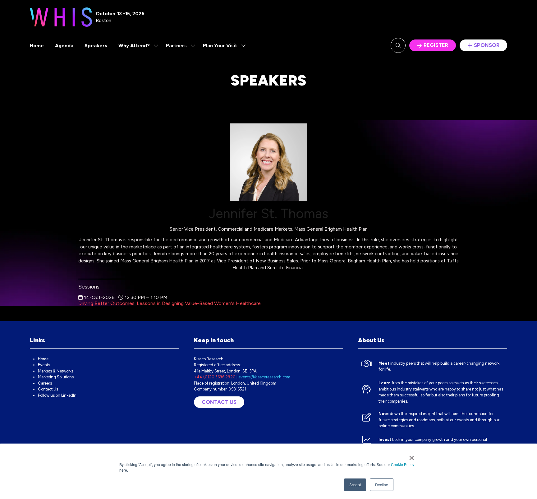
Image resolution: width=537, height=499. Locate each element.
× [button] (411, 456)
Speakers (96, 46)
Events (44, 365)
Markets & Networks (55, 371)
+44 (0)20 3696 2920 (215, 377)
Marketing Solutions (56, 377)
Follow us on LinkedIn (57, 395)
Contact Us (48, 389)
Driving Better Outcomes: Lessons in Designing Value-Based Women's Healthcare (169, 303)
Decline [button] (381, 484)
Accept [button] (355, 484)
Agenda (64, 46)
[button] (398, 45)
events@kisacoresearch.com (264, 377)
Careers (45, 383)
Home (37, 46)
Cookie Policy (402, 464)
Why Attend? (134, 46)
